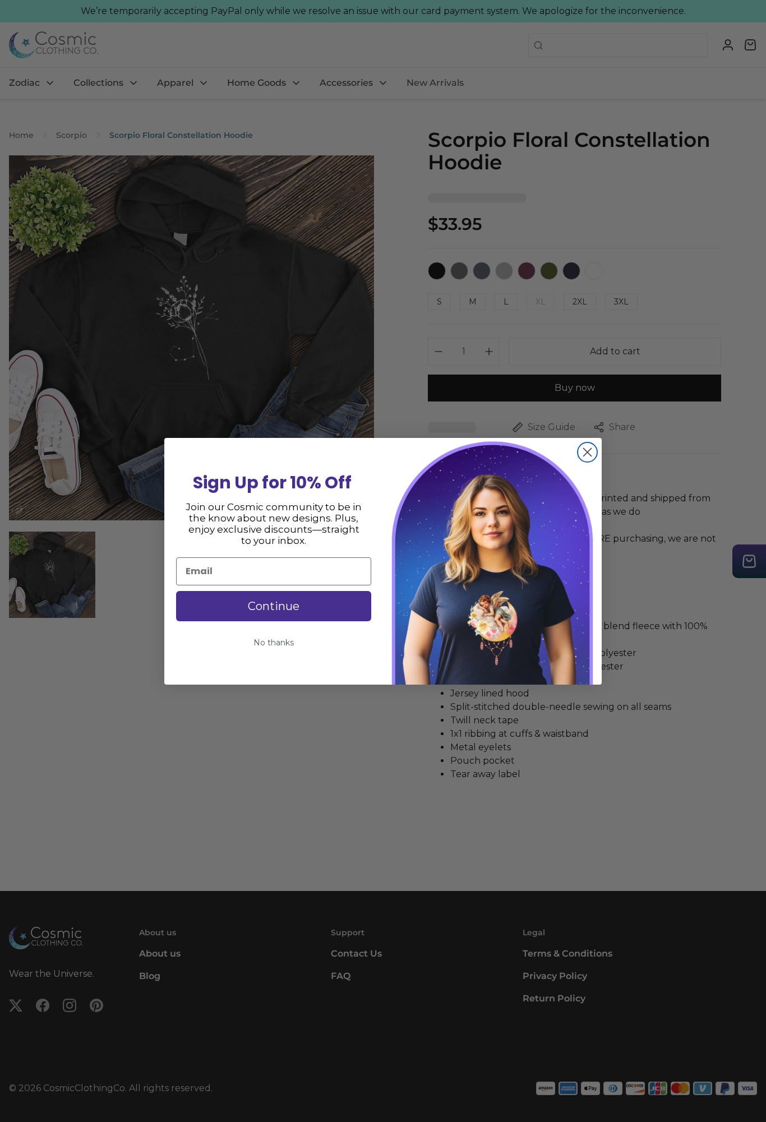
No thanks (273, 643)
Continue (273, 606)
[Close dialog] (587, 452)
